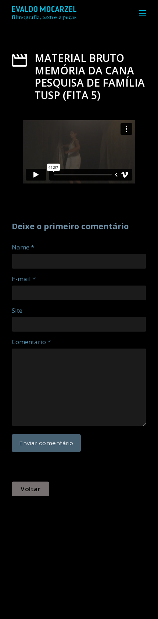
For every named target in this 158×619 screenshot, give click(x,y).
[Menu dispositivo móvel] (142, 13)
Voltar (30, 489)
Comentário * (31, 342)
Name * (23, 247)
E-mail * (24, 278)
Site (17, 310)
